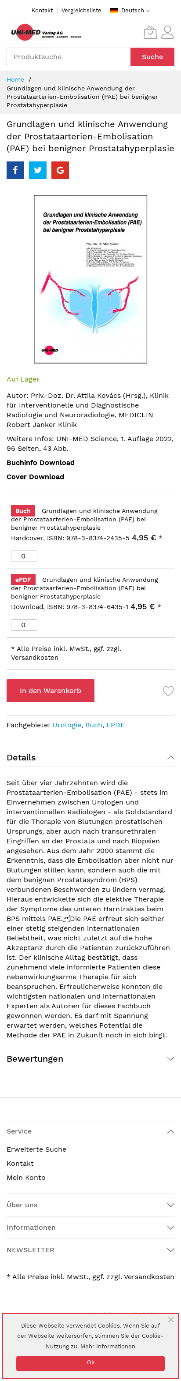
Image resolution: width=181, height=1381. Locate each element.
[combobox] (68, 57)
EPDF (115, 725)
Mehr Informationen (107, 1346)
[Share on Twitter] (38, 170)
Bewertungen (35, 1058)
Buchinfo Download (41, 462)
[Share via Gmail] (60, 170)
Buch (93, 725)
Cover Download (35, 476)
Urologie (66, 725)
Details (21, 757)
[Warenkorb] (150, 32)
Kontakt (42, 10)
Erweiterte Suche (36, 1149)
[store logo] (44, 32)
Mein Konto (26, 1177)
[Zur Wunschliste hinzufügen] (168, 690)
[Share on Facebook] (15, 170)
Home (15, 79)
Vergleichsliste (81, 10)
